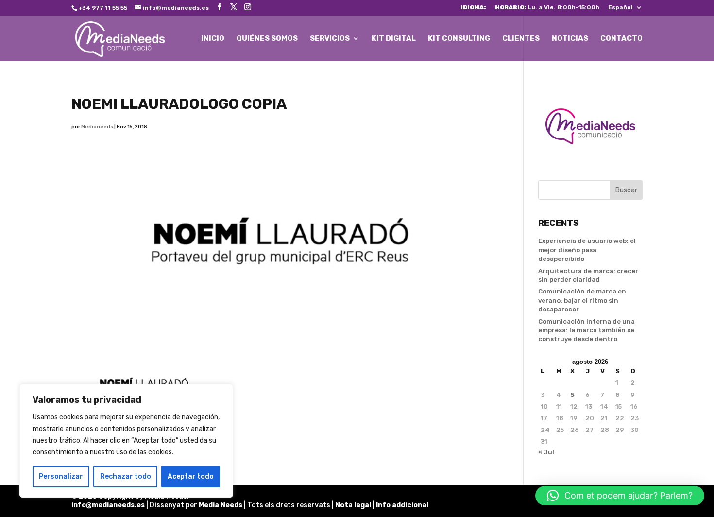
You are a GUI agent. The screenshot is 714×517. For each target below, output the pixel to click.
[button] (619, 495)
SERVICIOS (330, 39)
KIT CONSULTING (459, 39)
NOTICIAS (570, 39)
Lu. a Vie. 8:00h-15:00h (547, 7)
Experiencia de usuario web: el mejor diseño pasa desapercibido (587, 249)
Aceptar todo (191, 476)
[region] (126, 441)
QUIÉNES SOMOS (267, 39)
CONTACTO (621, 39)
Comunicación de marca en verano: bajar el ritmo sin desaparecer (582, 300)
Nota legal (354, 505)
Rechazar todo (125, 476)
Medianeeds (97, 127)
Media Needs (220, 505)
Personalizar (61, 476)
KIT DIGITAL (394, 39)
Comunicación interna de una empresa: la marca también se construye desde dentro (586, 330)
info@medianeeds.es (108, 505)
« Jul (546, 452)
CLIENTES (521, 39)
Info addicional (402, 505)
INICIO (212, 39)
